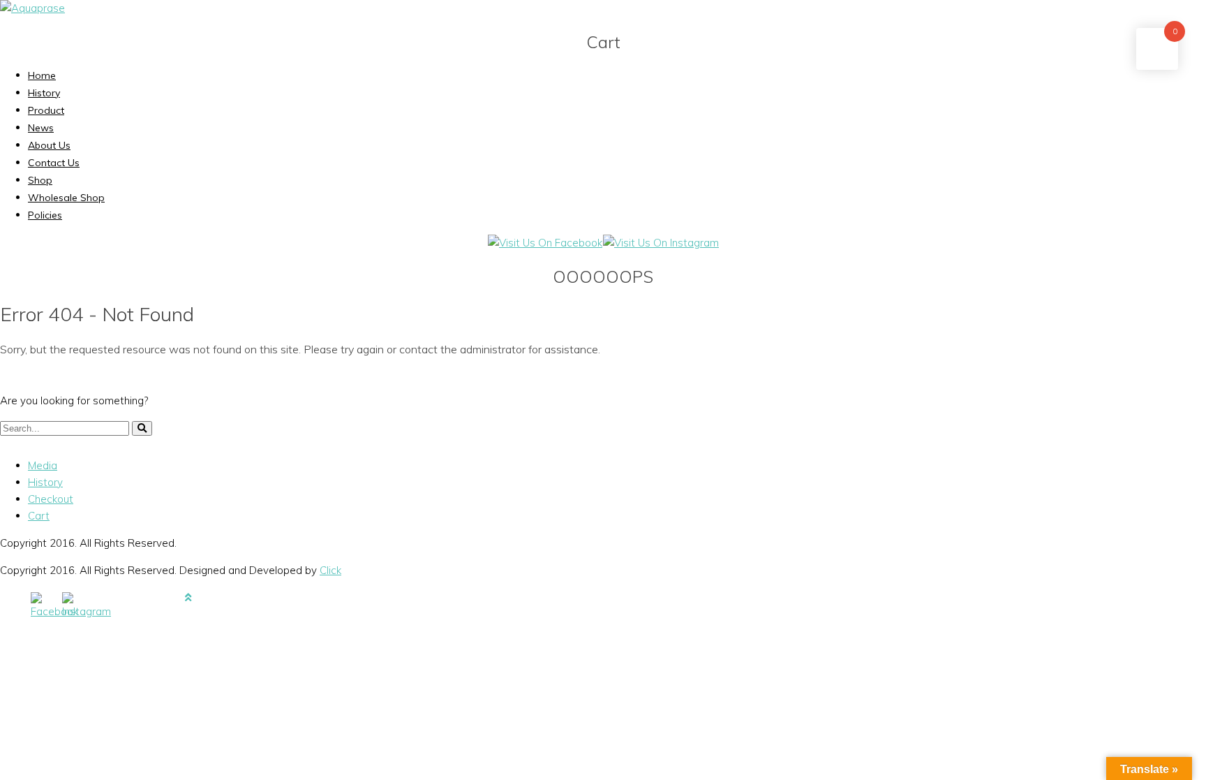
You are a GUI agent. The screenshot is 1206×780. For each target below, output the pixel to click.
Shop (40, 180)
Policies (45, 215)
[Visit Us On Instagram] (660, 242)
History (44, 93)
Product (46, 110)
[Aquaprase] (32, 8)
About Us (49, 145)
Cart (39, 515)
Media (42, 465)
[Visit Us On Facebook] (544, 242)
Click (330, 570)
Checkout (50, 499)
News (41, 128)
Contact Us (54, 162)
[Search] (142, 428)
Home (42, 75)
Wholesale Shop (66, 197)
